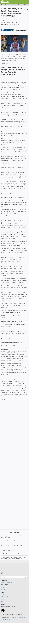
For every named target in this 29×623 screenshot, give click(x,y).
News (2, 4)
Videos (20, 4)
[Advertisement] (14, 468)
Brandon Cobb (18, 84)
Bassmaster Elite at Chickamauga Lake (13, 87)
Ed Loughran (4, 271)
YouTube (3, 599)
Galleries (26, 4)
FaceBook (3, 594)
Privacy (3, 572)
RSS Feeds (3, 601)
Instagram (3, 598)
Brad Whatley (4, 248)
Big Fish (6, 4)
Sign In (2, 587)
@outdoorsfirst (4, 596)
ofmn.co (8, 604)
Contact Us (3, 568)
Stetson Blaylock (5, 209)
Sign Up (3, 589)
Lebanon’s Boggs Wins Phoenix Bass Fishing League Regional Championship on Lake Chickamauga (13, 558)
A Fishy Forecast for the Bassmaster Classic (11, 545)
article (7, 20)
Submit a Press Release (6, 582)
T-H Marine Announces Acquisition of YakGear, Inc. (13, 553)
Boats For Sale (13, 4)
